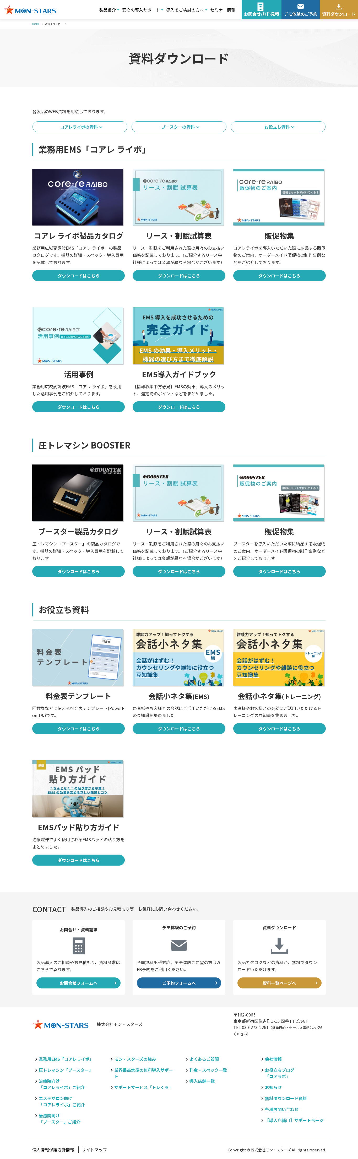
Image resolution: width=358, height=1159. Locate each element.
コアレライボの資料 (79, 127)
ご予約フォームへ (179, 983)
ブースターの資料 (178, 127)
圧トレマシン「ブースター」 (66, 1070)
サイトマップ (94, 1149)
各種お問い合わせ (282, 1109)
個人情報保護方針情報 (53, 1149)
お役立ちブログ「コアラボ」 (279, 1073)
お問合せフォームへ (78, 983)
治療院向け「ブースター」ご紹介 (59, 1118)
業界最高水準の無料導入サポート (143, 1073)
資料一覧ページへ (279, 983)
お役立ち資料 (277, 127)
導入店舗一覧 (202, 1081)
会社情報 (273, 1059)
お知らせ (273, 1087)
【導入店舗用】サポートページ (294, 1120)
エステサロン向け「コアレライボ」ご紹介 (62, 1101)
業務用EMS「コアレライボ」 (66, 1059)
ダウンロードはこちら (79, 275)
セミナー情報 (222, 10)
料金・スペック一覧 (208, 1070)
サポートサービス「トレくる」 (143, 1087)
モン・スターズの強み (135, 1059)
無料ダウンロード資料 (286, 1098)
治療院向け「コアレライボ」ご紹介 (62, 1084)
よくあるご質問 (204, 1059)
